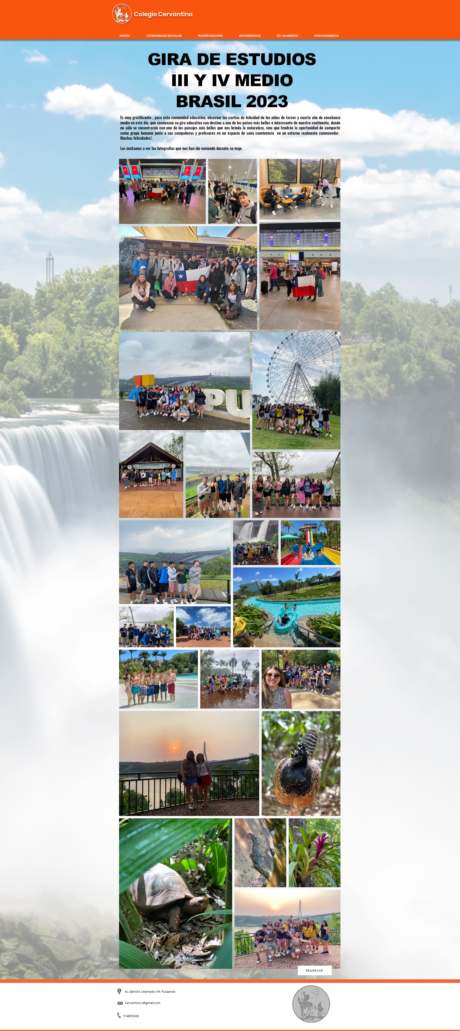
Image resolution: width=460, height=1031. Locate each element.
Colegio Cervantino (163, 14)
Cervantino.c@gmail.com (142, 1003)
